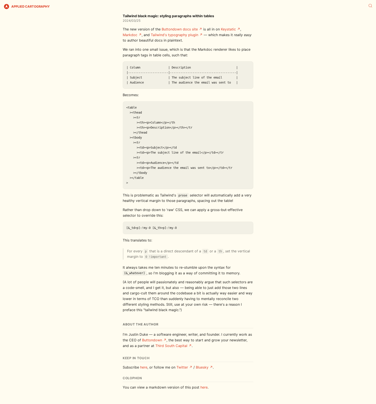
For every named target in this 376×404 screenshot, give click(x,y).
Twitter (182, 367)
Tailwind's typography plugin (174, 35)
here (143, 367)
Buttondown (152, 340)
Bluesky (202, 367)
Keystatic (228, 29)
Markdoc (130, 35)
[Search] (370, 5)
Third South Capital (171, 346)
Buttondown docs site (180, 29)
